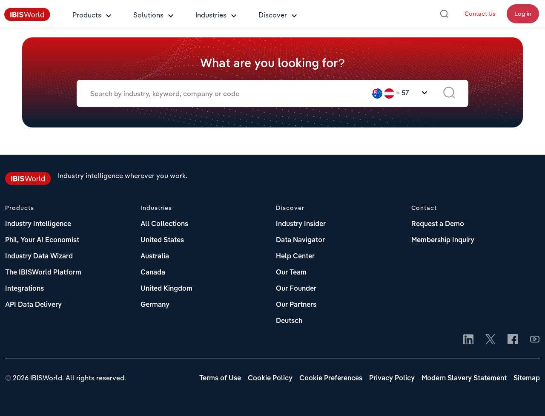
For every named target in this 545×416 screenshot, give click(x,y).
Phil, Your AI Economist (42, 240)
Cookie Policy (270, 378)
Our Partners (296, 305)
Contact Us (480, 13)
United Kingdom (166, 289)
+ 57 (402, 93)
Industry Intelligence (38, 224)
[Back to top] (525, 397)
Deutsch (289, 321)
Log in (522, 13)
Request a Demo (437, 224)
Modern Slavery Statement (464, 378)
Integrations (24, 289)
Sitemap (526, 378)
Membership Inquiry (442, 240)
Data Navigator (300, 240)
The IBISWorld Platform (43, 272)
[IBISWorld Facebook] (513, 340)
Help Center (295, 256)
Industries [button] (211, 15)
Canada (153, 272)
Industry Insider (301, 224)
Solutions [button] (148, 15)
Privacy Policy (392, 378)
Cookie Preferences (330, 378)
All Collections (164, 224)
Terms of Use (220, 378)
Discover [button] (272, 15)
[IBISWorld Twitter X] (490, 340)
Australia (155, 256)
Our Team (291, 272)
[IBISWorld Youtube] (535, 340)
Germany (155, 305)
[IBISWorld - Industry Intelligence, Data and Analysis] (27, 18)
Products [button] (86, 15)
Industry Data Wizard (39, 256)
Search (449, 93)
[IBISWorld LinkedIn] (468, 340)
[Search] (444, 13)
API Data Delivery (33, 305)
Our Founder (296, 289)
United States (162, 240)
